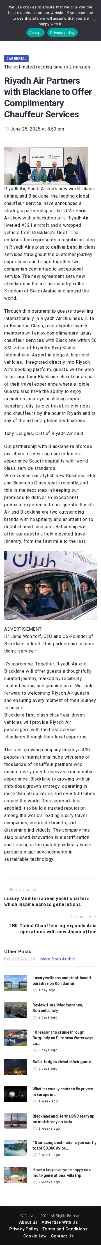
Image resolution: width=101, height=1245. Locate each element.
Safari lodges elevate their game (62, 1061)
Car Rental (16, 58)
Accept (35, 32)
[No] (94, 20)
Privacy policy (62, 32)
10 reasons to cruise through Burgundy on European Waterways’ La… (63, 1038)
